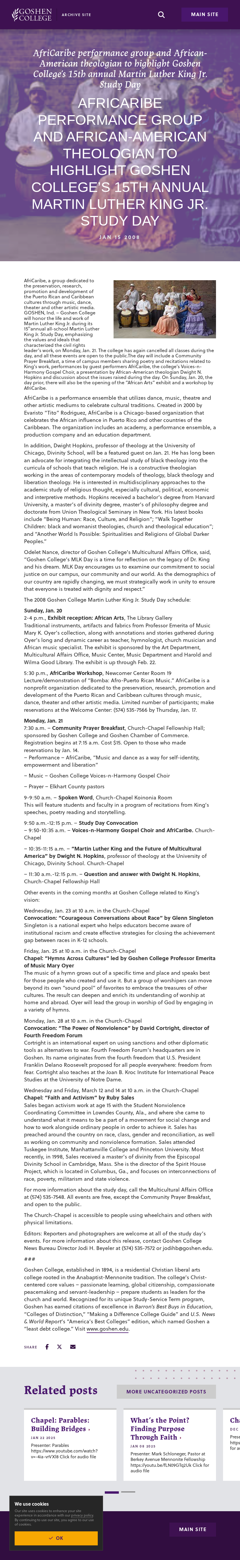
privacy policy (82, 1515)
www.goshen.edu (107, 1328)
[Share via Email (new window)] (73, 1347)
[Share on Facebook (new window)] (47, 1347)
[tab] (112, 1492)
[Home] (32, 14)
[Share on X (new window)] (59, 1347)
